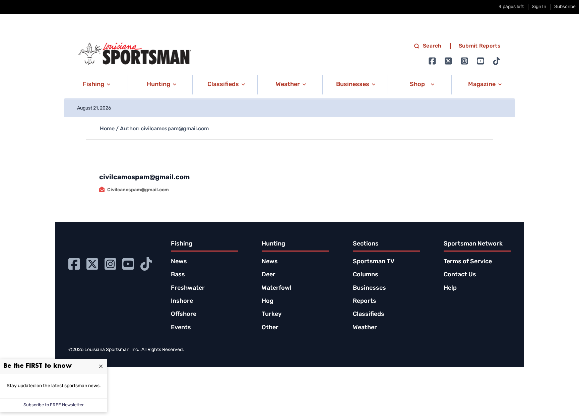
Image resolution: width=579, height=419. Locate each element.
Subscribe (565, 6)
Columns (365, 275)
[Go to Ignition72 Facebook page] (432, 61)
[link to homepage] (134, 54)
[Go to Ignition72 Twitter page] (448, 61)
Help (450, 288)
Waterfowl (277, 288)
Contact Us (460, 275)
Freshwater (188, 288)
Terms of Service (468, 262)
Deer (268, 275)
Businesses (369, 288)
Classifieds (368, 314)
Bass (178, 275)
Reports (364, 301)
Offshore (183, 314)
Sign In (539, 6)
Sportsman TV (373, 262)
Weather (365, 328)
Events (181, 328)
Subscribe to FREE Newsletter (53, 405)
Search (432, 46)
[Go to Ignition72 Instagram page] (464, 61)
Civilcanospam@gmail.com (138, 190)
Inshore (182, 301)
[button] (95, 84)
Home (107, 129)
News (179, 262)
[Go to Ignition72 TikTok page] (497, 61)
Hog (267, 301)
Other (270, 328)
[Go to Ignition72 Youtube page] (480, 61)
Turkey (271, 314)
